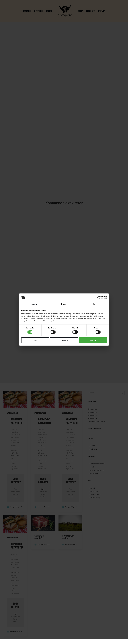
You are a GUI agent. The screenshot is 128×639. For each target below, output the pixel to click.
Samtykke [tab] (34, 304)
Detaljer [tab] (64, 304)
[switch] (53, 332)
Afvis (35, 340)
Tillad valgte (64, 340)
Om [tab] (94, 304)
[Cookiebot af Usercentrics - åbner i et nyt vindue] (98, 297)
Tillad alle (93, 340)
